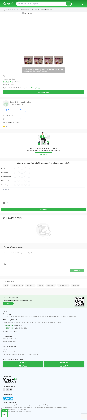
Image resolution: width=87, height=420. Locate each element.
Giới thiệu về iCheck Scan (10, 339)
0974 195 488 (9, 328)
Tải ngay (8, 303)
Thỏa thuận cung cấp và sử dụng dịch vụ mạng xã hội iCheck (21, 354)
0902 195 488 (9, 325)
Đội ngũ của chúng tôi (9, 341)
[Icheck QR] (64, 362)
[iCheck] (23, 362)
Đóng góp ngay (43, 154)
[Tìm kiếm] (68, 4)
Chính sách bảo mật (9, 352)
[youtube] (11, 389)
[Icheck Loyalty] (64, 365)
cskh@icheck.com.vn (11, 331)
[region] (43, 33)
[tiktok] (7, 389)
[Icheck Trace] (23, 365)
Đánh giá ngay (35, 88)
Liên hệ (5, 349)
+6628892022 (9, 115)
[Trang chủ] (8, 3)
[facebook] (4, 389)
